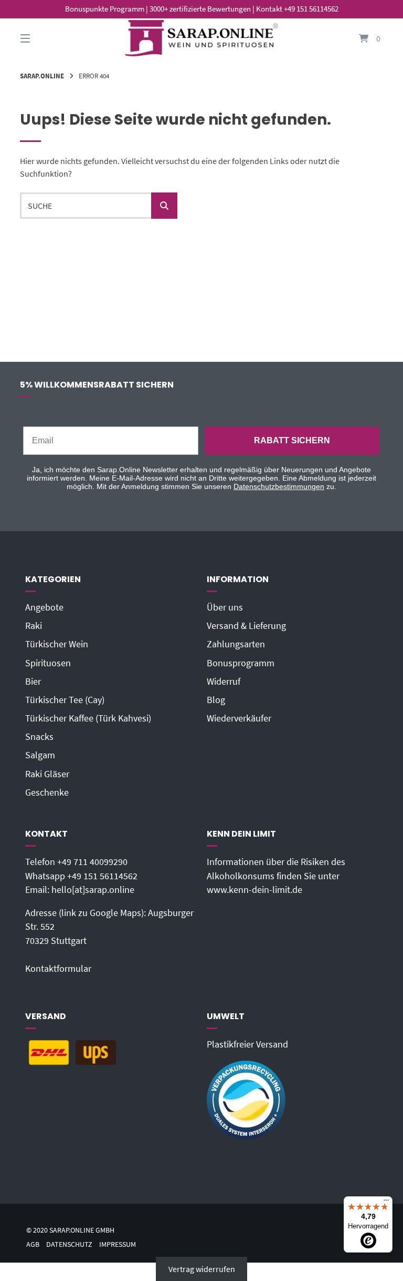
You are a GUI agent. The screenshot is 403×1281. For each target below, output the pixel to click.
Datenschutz (69, 1244)
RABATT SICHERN (292, 440)
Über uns (225, 607)
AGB (32, 1244)
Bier (33, 681)
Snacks (39, 737)
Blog (216, 700)
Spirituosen (48, 663)
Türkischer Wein (56, 644)
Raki (33, 626)
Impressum (117, 1244)
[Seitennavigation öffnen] (43, 38)
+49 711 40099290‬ (92, 862)
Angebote (44, 607)
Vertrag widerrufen (201, 1269)
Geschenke (47, 792)
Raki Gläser (47, 774)
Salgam (40, 755)
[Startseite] (201, 38)
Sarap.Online (42, 76)
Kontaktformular (58, 968)
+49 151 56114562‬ (102, 876)
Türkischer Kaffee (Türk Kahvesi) (88, 718)
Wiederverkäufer (239, 718)
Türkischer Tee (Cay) (64, 700)
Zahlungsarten (236, 644)
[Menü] (386, 1202)
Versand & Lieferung (246, 626)
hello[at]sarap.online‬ (92, 890)
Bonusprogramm (240, 663)
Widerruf (223, 681)
